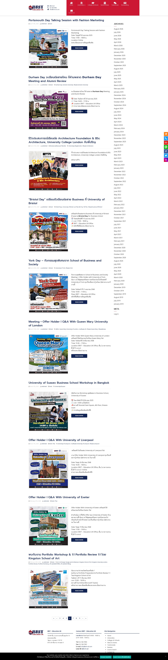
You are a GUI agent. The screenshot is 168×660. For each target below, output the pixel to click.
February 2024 (119, 128)
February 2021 (119, 241)
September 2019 (120, 294)
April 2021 (117, 234)
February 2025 (119, 89)
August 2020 (118, 261)
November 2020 (120, 251)
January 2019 (118, 304)
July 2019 (117, 301)
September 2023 (120, 142)
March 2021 (118, 238)
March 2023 (118, 161)
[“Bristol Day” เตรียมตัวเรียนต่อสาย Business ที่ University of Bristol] (48, 232)
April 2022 (117, 198)
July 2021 (117, 224)
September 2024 (120, 105)
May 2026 (117, 39)
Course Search (111, 650)
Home (71, 5)
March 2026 (118, 45)
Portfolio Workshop (43, 564)
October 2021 (119, 218)
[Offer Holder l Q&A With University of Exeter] (48, 526)
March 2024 (118, 125)
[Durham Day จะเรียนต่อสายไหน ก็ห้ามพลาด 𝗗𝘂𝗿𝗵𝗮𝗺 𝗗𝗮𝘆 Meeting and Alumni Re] (48, 109)
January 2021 (118, 244)
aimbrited (44, 24)
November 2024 (120, 98)
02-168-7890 (53, 8)
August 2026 (118, 29)
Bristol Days (59, 207)
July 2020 (117, 264)
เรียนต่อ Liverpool (94, 444)
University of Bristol (68, 207)
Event (50, 24)
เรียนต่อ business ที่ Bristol (95, 207)
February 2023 (119, 165)
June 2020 (117, 267)
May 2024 (117, 118)
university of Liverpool (64, 444)
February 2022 (119, 204)
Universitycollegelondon (75, 146)
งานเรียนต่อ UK (82, 329)
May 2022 (117, 195)
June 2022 (117, 191)
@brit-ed (52, 6)
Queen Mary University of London (69, 329)
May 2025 (117, 79)
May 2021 (117, 231)
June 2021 (117, 228)
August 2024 (118, 108)
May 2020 (117, 271)
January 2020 (118, 284)
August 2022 (118, 185)
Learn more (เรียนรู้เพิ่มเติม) (122, 657)
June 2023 (117, 151)
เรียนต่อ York (69, 268)
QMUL (57, 329)
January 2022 (118, 208)
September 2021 (120, 221)
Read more (79, 48)
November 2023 (120, 138)
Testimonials (115, 5)
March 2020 (118, 277)
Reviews (109, 647)
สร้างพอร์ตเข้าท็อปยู (66, 564)
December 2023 (119, 135)
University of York (60, 268)
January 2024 (118, 132)
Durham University (68, 85)
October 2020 (119, 254)
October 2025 (119, 62)
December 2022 (119, 171)
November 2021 (120, 214)
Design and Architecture (72, 562)
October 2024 (119, 102)
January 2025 (118, 92)
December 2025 (119, 55)
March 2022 (118, 201)
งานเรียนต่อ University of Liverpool (80, 444)
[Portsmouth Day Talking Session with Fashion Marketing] (48, 48)
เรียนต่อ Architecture (87, 146)
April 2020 (117, 274)
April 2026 (117, 42)
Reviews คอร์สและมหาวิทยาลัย (58, 146)
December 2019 (119, 287)
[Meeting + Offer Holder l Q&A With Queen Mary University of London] (48, 354)
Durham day (58, 85)
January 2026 (118, 52)
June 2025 (117, 75)
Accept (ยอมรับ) (106, 657)
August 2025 (118, 69)
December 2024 (119, 95)
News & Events (112, 643)
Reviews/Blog (125, 5)
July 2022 (117, 188)
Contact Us (72, 13)
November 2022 (120, 175)
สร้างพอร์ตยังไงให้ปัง (55, 564)
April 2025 (117, 82)
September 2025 (120, 65)
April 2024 (117, 122)
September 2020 (120, 257)
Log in (116, 314)
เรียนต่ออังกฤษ (102, 329)
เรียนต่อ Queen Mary (92, 329)
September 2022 (120, 181)
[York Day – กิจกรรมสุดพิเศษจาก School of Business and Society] (48, 293)
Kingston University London (99, 562)
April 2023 (117, 158)
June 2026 (117, 35)
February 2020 (119, 281)
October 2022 (119, 178)
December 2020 (119, 248)
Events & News (105, 5)
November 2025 (120, 59)
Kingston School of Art (85, 562)
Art (58, 562)
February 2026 (119, 49)
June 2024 (117, 115)
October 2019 (119, 291)
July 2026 (117, 32)
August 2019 (118, 297)
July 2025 (117, 72)
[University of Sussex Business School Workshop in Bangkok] (48, 411)
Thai (54, 444)
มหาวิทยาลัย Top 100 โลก (81, 207)
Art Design (62, 562)
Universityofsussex (60, 386)
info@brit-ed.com (54, 9)
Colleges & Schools (93, 5)
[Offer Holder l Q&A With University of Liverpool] (48, 468)
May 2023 (117, 155)
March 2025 (118, 85)
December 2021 (119, 211)
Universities (81, 5)
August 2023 (118, 145)
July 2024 (117, 112)
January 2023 (118, 168)
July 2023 (117, 148)
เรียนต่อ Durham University (81, 85)
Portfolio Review (33, 564)
